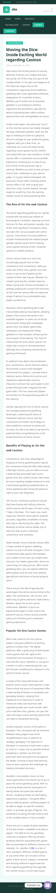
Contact (9, 31)
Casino (38, 25)
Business (29, 19)
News (18, 19)
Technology (11, 25)
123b (31, 848)
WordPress (28, 889)
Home (8, 19)
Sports (26, 25)
